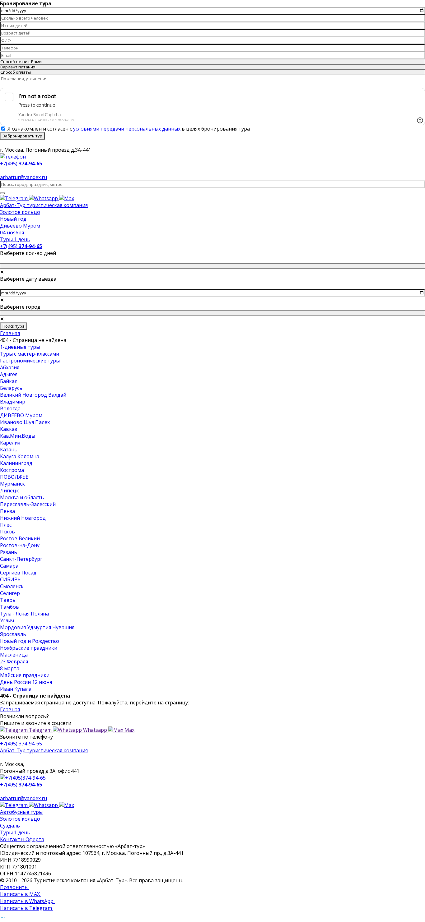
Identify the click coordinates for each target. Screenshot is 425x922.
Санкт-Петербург (21, 559)
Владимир (12, 401)
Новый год (13, 218)
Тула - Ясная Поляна (24, 613)
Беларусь (11, 388)
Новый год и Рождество (29, 641)
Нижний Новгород (23, 517)
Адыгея (8, 374)
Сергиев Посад (18, 572)
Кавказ (8, 429)
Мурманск (12, 483)
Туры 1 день (15, 239)
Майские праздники (24, 675)
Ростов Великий (20, 538)
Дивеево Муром (20, 225)
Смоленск (12, 586)
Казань (8, 449)
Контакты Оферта (22, 839)
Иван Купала (15, 688)
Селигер (10, 593)
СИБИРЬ (10, 579)
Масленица (14, 654)
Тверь (8, 600)
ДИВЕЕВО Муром (21, 415)
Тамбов (9, 606)
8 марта (9, 668)
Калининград (16, 463)
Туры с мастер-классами (29, 353)
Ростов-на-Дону (20, 545)
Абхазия (9, 367)
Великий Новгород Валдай (33, 394)
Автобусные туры (21, 812)
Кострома (12, 470)
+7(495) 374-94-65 (21, 743)
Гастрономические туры (30, 360)
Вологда (10, 408)
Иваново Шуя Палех (25, 422)
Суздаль (10, 825)
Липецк (9, 490)
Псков (7, 531)
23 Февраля (14, 661)
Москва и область (22, 497)
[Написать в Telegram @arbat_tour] (14, 198)
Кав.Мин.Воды (17, 435)
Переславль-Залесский (28, 504)
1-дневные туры (20, 346)
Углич (7, 620)
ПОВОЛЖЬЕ (14, 476)
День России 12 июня (26, 682)
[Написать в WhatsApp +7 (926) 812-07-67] (44, 198)
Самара (9, 565)
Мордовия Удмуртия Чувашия (37, 627)
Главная (10, 333)
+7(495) (21, 246)
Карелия (10, 442)
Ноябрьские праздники (28, 647)
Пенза (7, 511)
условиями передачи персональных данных (126, 128)
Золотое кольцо (20, 212)
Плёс (6, 524)
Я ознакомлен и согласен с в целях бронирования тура (128, 128)
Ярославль (13, 634)
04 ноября (12, 232)
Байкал (8, 381)
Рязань (8, 552)
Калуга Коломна (19, 456)
